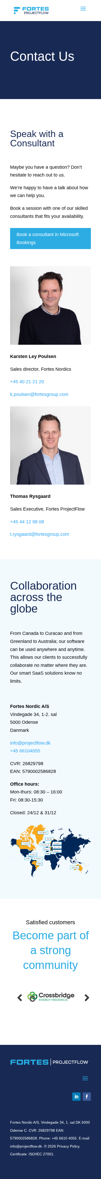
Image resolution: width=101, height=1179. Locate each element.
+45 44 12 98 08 (27, 521)
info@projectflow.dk (30, 743)
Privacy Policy (68, 1146)
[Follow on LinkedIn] (76, 1096)
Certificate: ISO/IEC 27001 (31, 1154)
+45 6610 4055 (64, 1138)
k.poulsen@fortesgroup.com (39, 394)
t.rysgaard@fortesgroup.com (39, 534)
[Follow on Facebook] (87, 1096)
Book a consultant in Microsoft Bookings (48, 238)
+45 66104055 (25, 750)
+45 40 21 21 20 (27, 381)
